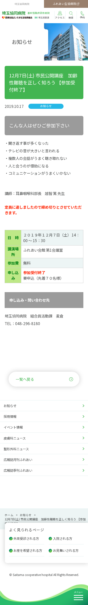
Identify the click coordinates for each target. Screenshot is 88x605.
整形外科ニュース (16, 448)
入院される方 (62, 538)
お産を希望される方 (27, 550)
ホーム (9, 515)
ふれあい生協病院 (64, 4)
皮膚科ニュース (15, 438)
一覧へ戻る (25, 379)
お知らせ (10, 405)
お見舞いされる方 (65, 550)
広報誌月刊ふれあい (18, 459)
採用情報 (10, 416)
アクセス (60, 17)
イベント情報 (13, 427)
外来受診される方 (26, 538)
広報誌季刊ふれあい (18, 470)
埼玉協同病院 (26, 13)
